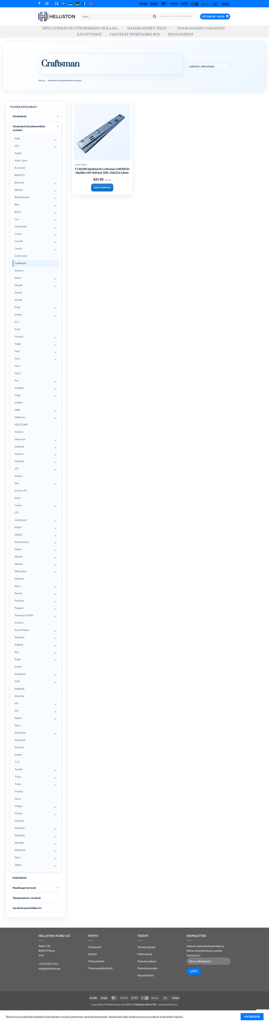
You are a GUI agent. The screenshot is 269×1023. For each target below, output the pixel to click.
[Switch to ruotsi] (63, 3)
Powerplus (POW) (24, 615)
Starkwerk (20, 740)
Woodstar (20, 835)
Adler (17, 138)
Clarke (18, 233)
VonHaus (19, 820)
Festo (17, 373)
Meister (19, 556)
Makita (18, 534)
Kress (18, 497)
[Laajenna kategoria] (58, 116)
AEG (17, 145)
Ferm (17, 358)
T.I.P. (17, 762)
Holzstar (19, 453)
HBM (17, 409)
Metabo (19, 563)
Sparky (18, 718)
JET (17, 468)
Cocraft (19, 241)
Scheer (18, 666)
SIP (16, 703)
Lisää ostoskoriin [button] (102, 187)
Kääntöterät (89, 35)
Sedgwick (20, 688)
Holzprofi (19, 446)
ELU (17, 321)
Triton (18, 776)
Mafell (18, 527)
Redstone (20, 637)
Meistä (92, 954)
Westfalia (20, 828)
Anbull (18, 153)
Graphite (19, 387)
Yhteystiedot (96, 961)
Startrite (19, 747)
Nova (17, 585)
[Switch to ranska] (84, 3)
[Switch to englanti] (91, 3)
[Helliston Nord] (56, 16)
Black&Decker (22, 197)
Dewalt (18, 285)
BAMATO (20, 175)
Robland (19, 644)
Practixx (19, 622)
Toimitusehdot (146, 947)
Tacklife (19, 769)
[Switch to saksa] (77, 3)
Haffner (19, 402)
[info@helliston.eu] (47, 3)
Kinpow (19, 475)
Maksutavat (144, 954)
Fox (16, 380)
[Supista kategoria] (58, 126)
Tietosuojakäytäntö (100, 968)
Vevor (18, 798)
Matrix (18, 549)
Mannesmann (22, 541)
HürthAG (19, 461)
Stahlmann (20, 732)
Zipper (18, 864)
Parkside (19, 600)
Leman (18, 505)
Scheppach (20, 674)
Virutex (19, 813)
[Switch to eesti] (70, 3)
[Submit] (154, 16)
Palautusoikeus (147, 961)
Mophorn (19, 578)
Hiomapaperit (180, 35)
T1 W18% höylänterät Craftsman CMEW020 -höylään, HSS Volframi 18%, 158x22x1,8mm (102, 170)
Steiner (18, 754)
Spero (18, 725)
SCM (17, 681)
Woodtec (19, 842)
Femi (17, 351)
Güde (17, 395)
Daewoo (19, 270)
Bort (17, 204)
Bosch (18, 211)
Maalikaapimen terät (147, 29)
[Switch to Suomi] (56, 3)
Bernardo (19, 182)
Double (18, 299)
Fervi (17, 365)
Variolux (19, 791)
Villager (19, 806)
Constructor (21, 255)
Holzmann (20, 439)
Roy (17, 652)
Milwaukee (20, 571)
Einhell (18, 314)
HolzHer (19, 431)
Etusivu (41, 80)
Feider (18, 343)
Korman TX (21, 490)
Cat (16, 219)
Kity (17, 483)
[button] (176, 16)
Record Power (22, 630)
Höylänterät (19, 116)
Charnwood (21, 226)
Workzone (20, 850)
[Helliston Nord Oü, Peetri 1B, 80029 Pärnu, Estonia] (39, 3)
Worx (17, 857)
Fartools (19, 336)
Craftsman (20, 263)
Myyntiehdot (145, 975)
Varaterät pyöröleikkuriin (134, 35)
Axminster (20, 167)
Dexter (18, 292)
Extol (17, 329)
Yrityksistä (94, 947)
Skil (16, 710)
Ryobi (17, 659)
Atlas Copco (21, 160)
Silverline (19, 696)
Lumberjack (21, 519)
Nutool (18, 593)
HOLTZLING (21, 424)
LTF (16, 512)
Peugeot (19, 608)
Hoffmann (20, 417)
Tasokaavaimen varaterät (201, 29)
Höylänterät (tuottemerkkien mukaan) (79, 29)
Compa (18, 248)
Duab (17, 307)
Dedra (18, 277)
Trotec (18, 784)
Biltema (19, 189)
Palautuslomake (147, 968)
